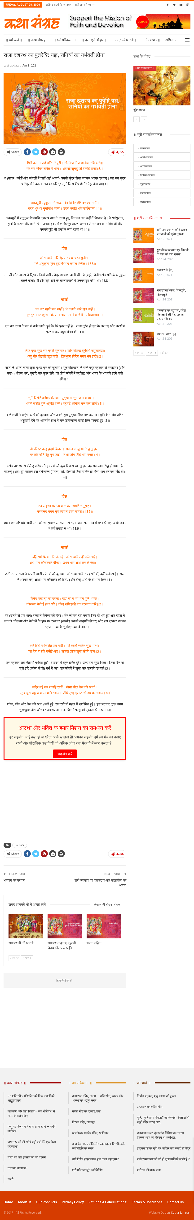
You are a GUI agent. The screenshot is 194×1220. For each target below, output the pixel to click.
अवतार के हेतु (164, 270)
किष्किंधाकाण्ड (147, 175)
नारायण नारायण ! (17, 1168)
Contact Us (175, 1202)
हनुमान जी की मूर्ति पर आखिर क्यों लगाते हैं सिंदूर (163, 1148)
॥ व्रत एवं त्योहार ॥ (94, 40)
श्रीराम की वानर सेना (149, 1170)
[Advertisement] (65, 800)
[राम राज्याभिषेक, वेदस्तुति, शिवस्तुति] (143, 295)
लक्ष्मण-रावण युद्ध (166, 334)
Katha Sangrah (180, 1213)
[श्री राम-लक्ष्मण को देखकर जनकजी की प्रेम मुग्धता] (143, 235)
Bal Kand (20, 845)
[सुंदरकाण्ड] (161, 86)
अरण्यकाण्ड (146, 166)
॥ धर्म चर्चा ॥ (14, 40)
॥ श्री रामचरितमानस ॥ (144, 68)
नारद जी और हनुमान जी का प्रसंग (27, 1157)
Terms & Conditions (147, 1202)
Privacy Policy (73, 1202)
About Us (24, 1202)
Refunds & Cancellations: (107, 1202)
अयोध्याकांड (146, 157)
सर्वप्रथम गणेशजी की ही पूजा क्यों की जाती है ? (163, 1159)
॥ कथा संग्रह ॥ (38, 40)
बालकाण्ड (145, 148)
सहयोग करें (64, 754)
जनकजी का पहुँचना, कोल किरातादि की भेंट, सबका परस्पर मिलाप (171, 314)
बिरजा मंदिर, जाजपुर (83, 1122)
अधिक (169, 40)
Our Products (46, 1202)
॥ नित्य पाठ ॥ (151, 40)
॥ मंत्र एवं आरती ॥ (124, 40)
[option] (161, 91)
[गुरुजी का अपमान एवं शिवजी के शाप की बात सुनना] (143, 255)
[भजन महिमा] (104, 926)
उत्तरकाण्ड (145, 202)
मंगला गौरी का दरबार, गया (86, 1111)
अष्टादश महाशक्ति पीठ (149, 1107)
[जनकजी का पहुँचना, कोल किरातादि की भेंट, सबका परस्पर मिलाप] (143, 315)
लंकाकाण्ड (145, 193)
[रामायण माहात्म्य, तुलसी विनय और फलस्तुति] (65, 926)
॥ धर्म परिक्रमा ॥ (65, 40)
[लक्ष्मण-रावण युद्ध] (143, 339)
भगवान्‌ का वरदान (14, 880)
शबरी (10, 1179)
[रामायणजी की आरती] (26, 926)
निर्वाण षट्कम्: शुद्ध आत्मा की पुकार (156, 1096)
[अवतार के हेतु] (143, 275)
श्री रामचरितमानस (85, 5)
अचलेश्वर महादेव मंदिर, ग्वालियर (90, 1133)
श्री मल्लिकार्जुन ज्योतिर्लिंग (87, 1170)
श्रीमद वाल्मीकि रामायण (58, 5)
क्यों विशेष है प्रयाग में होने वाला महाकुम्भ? (95, 1159)
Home (8, 1202)
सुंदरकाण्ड (145, 184)
